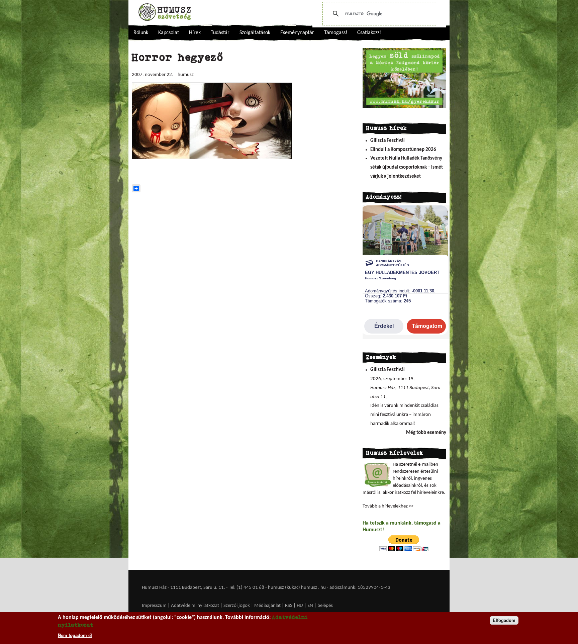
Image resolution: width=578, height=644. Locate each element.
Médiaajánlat (268, 605)
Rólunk (140, 32)
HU (300, 605)
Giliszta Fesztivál (387, 140)
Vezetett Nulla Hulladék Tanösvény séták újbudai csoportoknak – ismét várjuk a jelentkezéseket (406, 167)
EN (310, 605)
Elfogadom (504, 620)
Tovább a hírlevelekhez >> (388, 506)
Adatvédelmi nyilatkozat (195, 605)
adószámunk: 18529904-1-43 (359, 587)
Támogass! (335, 32)
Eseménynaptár (297, 32)
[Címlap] (164, 12)
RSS (288, 605)
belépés (325, 605)
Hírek (195, 32)
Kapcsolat (168, 32)
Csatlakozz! (369, 32)
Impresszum (154, 605)
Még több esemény (426, 432)
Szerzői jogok (236, 605)
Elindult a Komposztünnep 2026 (403, 149)
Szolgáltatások (254, 32)
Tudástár (220, 32)
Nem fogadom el (75, 635)
